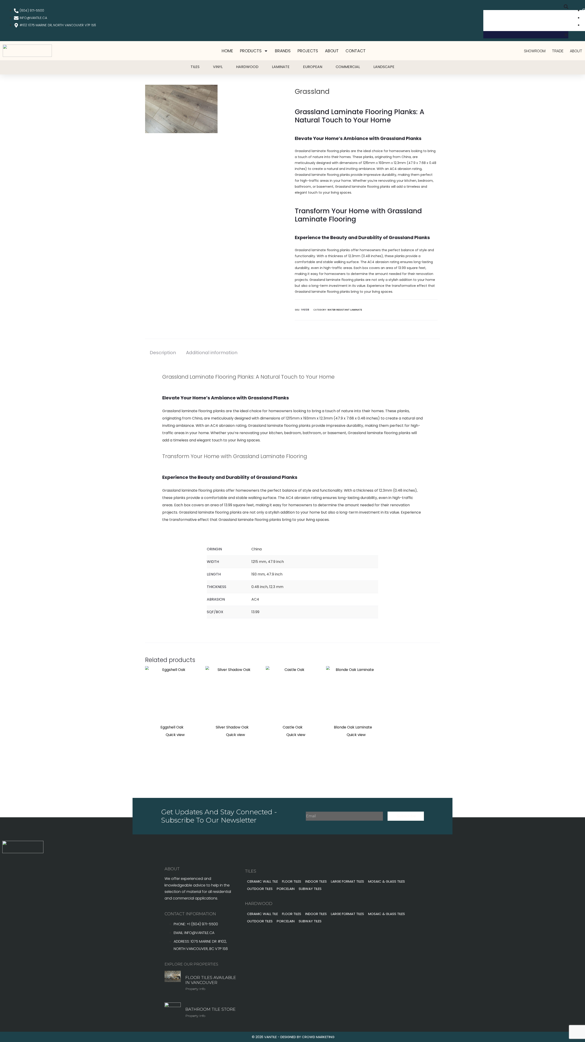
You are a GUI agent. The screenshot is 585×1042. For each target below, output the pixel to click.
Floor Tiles (291, 881)
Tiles (195, 66)
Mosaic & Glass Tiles (386, 881)
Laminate (281, 66)
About (332, 51)
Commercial (348, 66)
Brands (283, 51)
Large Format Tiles (347, 881)
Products (251, 51)
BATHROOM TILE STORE (210, 1009)
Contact (356, 51)
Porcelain (286, 888)
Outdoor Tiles (260, 888)
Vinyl (218, 66)
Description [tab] (163, 352)
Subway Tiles (310, 888)
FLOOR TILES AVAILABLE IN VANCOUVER (210, 980)
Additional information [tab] (211, 352)
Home (227, 51)
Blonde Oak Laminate (353, 727)
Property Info (195, 989)
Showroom (534, 50)
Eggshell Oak (171, 727)
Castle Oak (293, 727)
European (312, 66)
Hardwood (247, 66)
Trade (558, 50)
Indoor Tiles (316, 881)
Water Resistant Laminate (344, 309)
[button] (526, 6)
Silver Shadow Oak (232, 727)
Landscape (383, 66)
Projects (308, 51)
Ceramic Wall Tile (262, 881)
